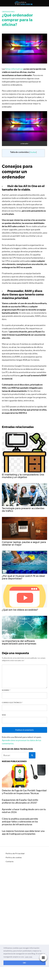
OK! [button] (24, 963)
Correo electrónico (12, 702)
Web (4, 715)
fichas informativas (14, 69)
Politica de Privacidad (15, 853)
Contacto (10, 861)
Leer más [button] (28, 957)
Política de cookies (14, 857)
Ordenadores (8, 12)
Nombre (6, 690)
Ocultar (33, 152)
